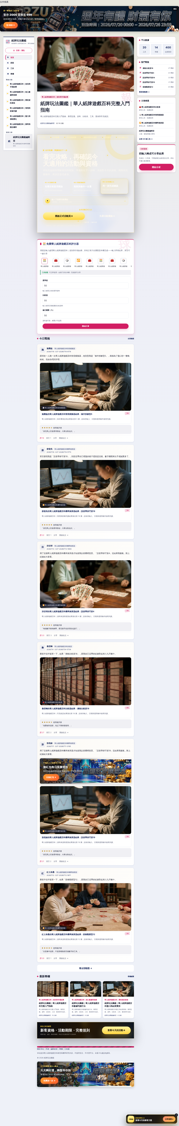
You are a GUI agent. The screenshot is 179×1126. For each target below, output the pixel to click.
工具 (10, 68)
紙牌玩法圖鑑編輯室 (47, 123)
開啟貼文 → (63, 438)
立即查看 (169, 1119)
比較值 (45, 295)
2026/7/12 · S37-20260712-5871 (59, 875)
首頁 (10, 57)
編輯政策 (54, 1049)
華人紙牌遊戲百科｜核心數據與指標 (18, 93)
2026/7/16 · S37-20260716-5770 (59, 452)
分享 (55, 438)
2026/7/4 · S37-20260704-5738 (59, 649)
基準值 (45, 280)
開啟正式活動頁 (64, 216)
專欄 (10, 74)
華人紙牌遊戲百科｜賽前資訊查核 (18, 101)
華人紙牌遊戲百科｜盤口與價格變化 (18, 117)
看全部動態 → (85, 968)
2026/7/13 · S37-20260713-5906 (59, 549)
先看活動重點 (107, 216)
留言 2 (48, 732)
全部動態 (131, 339)
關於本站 (40, 1049)
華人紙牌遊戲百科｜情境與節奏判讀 (18, 109)
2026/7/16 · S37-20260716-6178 (59, 352)
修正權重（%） (48, 310)
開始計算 (85, 326)
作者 (47, 1049)
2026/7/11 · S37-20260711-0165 (59, 746)
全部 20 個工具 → (146, 139)
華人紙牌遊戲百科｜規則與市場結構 (18, 85)
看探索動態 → (144, 92)
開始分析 (156, 167)
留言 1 (48, 438)
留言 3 (49, 635)
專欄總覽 (131, 976)
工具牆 (66, 1049)
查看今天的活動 (116, 1030)
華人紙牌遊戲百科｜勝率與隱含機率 (18, 125)
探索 (10, 63)
